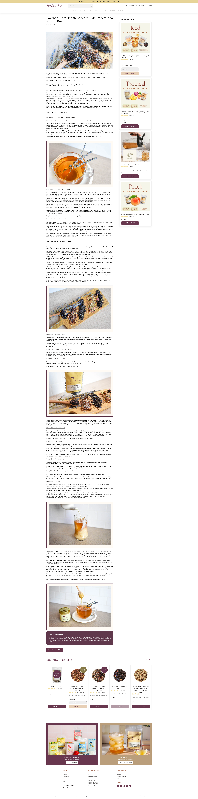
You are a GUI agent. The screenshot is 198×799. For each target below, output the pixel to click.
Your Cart (90, 788)
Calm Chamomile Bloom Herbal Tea (59, 349)
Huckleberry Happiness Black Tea (120, 687)
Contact (65, 783)
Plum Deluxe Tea (59, 796)
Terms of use (68, 796)
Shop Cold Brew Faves (126, 762)
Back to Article (56, 650)
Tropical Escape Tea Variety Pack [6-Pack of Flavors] (135, 112)
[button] (75, 11)
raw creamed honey (55, 575)
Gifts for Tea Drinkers (122, 779)
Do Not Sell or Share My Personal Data (93, 783)
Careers (65, 781)
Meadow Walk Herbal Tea (55, 428)
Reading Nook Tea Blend (55, 441)
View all (148, 660)
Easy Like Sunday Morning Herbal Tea (60, 471)
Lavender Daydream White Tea (57, 334)
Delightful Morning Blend (55, 358)
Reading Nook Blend (89, 493)
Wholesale (66, 779)
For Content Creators (68, 785)
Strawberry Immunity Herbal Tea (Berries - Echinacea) (99, 688)
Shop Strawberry (72, 762)
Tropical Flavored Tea (114, 796)
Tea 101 (119, 774)
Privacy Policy (77, 796)
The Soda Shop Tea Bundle (130, 165)
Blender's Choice (57, 686)
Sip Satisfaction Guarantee (92, 777)
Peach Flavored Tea (102, 796)
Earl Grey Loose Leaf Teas (89, 796)
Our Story (65, 774)
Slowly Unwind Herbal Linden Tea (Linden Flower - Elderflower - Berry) (141, 689)
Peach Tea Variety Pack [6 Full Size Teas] (135, 214)
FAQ (89, 774)
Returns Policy (92, 780)
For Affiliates (66, 788)
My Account (91, 785)
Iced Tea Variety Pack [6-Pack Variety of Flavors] (135, 57)
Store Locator (66, 776)
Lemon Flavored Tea (127, 796)
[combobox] (80, 6)
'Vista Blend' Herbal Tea (55, 459)
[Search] (91, 6)
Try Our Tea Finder (122, 776)
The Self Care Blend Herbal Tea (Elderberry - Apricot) (78, 688)
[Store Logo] (56, 6)
